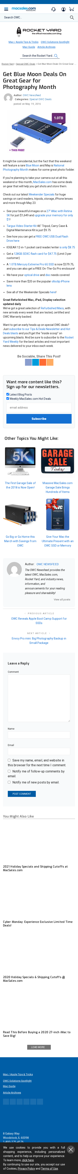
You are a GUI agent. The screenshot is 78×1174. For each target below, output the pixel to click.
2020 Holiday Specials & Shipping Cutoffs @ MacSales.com (34, 979)
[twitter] (36, 599)
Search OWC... (13, 17)
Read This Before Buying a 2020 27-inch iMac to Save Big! (36, 1034)
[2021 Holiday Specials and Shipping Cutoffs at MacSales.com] (39, 842)
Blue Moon (32, 165)
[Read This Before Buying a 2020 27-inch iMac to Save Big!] (39, 1008)
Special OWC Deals (40, 99)
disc (47, 275)
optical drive (31, 275)
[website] (26, 599)
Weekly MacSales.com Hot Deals (30, 398)
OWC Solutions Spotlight (55, 41)
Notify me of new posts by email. (35, 782)
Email (11, 745)
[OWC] (39, 31)
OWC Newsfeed (32, 95)
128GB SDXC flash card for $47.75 (35, 253)
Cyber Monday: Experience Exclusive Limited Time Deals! (38, 923)
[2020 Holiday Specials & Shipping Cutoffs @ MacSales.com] (39, 952)
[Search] (72, 18)
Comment (13, 672)
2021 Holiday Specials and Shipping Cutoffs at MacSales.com (35, 868)
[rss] (52, 599)
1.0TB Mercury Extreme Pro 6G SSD (31, 264)
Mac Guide (29, 46)
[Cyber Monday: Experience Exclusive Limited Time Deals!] (39, 897)
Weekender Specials (41, 194)
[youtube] (47, 599)
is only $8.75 (67, 247)
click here (28, 1160)
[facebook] (31, 599)
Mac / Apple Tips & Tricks (23, 41)
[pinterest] (42, 599)
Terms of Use (49, 1168)
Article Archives (46, 46)
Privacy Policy (26, 1168)
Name (11, 728)
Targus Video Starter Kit (22, 226)
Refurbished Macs (52, 308)
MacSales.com (42, 182)
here (53, 292)
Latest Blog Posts (20, 394)
